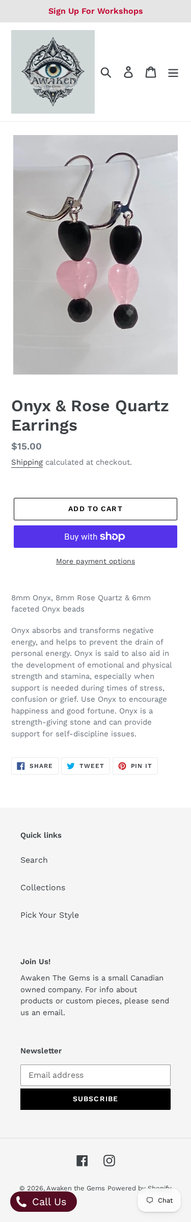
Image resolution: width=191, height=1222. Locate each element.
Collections (42, 887)
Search (34, 860)
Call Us (48, 1202)
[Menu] (173, 72)
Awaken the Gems (75, 1188)
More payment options (95, 561)
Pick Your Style (49, 915)
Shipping (27, 462)
